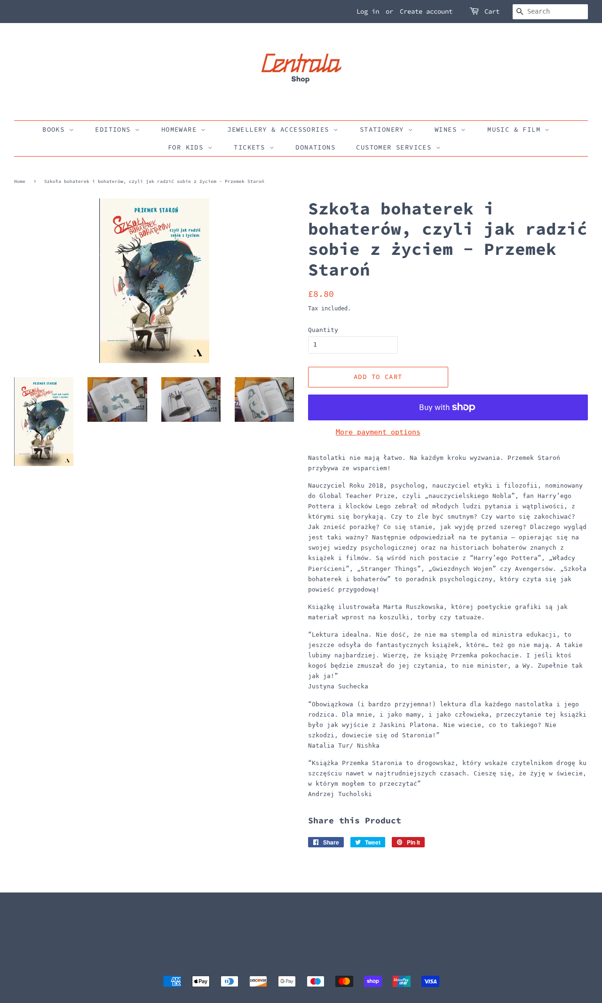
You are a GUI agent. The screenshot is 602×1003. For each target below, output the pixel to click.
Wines (448, 129)
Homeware (181, 129)
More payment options (378, 432)
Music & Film (516, 129)
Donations (315, 147)
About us (27, 931)
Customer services (396, 147)
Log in (367, 11)
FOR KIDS (188, 147)
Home (19, 181)
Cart (491, 11)
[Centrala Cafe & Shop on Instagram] (329, 935)
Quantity (323, 329)
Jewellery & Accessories (280, 129)
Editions (115, 129)
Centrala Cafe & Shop (298, 966)
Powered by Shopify (366, 966)
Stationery (384, 129)
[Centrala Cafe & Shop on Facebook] (313, 935)
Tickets (251, 147)
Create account (426, 11)
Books (55, 129)
